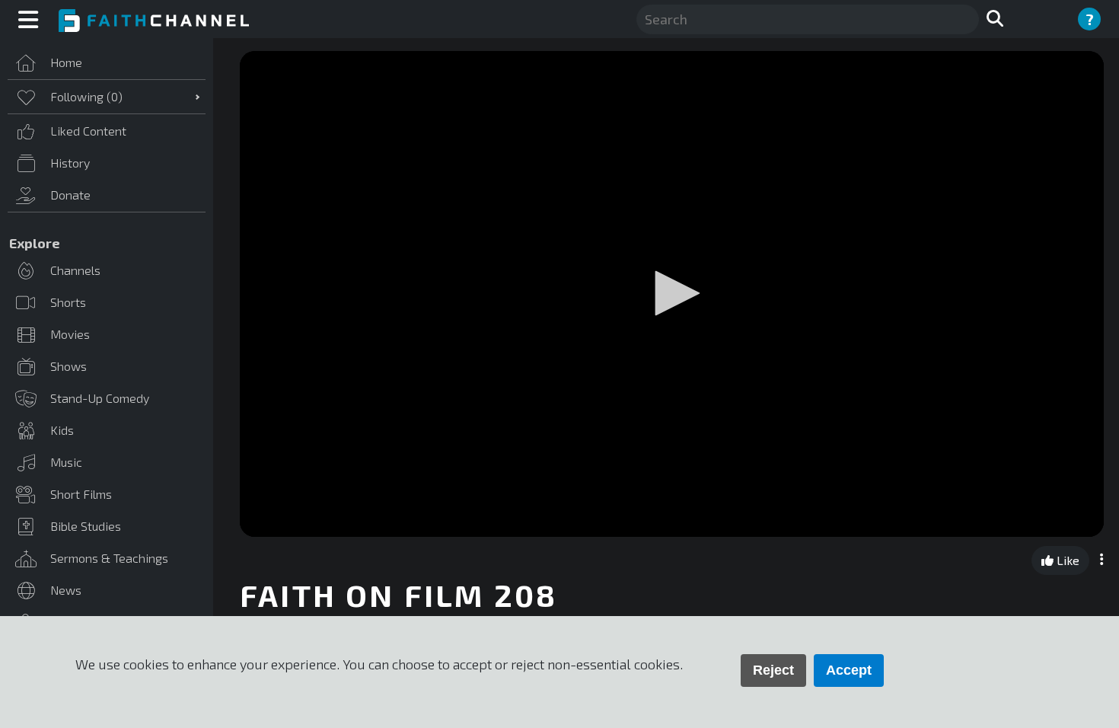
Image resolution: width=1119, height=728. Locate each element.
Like (1066, 560)
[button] (672, 293)
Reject (773, 670)
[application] (672, 294)
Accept (849, 670)
